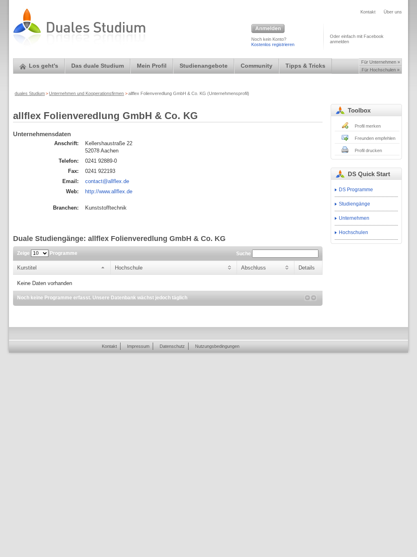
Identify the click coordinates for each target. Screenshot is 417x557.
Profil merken (368, 126)
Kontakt (367, 11)
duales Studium (30, 93)
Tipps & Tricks (305, 66)
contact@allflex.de (107, 181)
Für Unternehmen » (380, 62)
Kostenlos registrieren (272, 44)
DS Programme (356, 189)
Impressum (138, 346)
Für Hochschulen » (380, 69)
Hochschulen (353, 232)
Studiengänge (354, 204)
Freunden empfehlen (375, 138)
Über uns (393, 11)
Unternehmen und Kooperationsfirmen (86, 93)
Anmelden (268, 29)
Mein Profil (152, 66)
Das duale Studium (97, 66)
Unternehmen (354, 218)
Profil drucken (368, 150)
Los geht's (43, 66)
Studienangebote (204, 66)
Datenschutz (172, 346)
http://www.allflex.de (108, 191)
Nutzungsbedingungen (217, 346)
